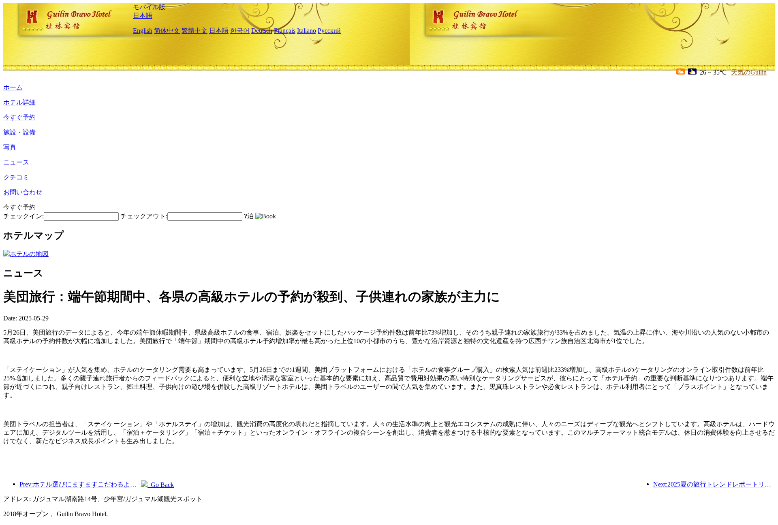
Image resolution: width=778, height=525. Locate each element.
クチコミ (16, 177)
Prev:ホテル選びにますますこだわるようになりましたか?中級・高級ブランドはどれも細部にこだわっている (80, 484)
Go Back (160, 484)
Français (284, 30)
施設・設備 (19, 132)
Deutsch (261, 30)
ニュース (16, 162)
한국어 (240, 30)
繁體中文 (194, 30)
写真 (9, 147)
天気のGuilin (749, 72)
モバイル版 (149, 7)
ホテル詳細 (19, 102)
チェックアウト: (143, 216)
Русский (329, 30)
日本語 (142, 15)
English (142, 30)
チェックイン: (23, 216)
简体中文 (167, 30)
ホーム (13, 87)
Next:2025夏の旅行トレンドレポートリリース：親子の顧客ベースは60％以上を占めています (714, 484)
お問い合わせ (22, 192)
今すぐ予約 (19, 117)
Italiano (306, 30)
